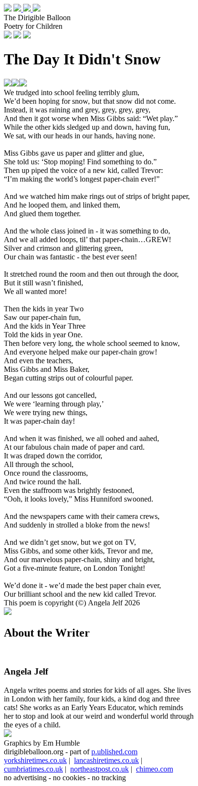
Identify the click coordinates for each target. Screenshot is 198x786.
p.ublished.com (114, 752)
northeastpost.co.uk (99, 769)
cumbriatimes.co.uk (33, 769)
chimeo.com (154, 769)
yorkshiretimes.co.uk (35, 760)
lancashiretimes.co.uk (106, 760)
